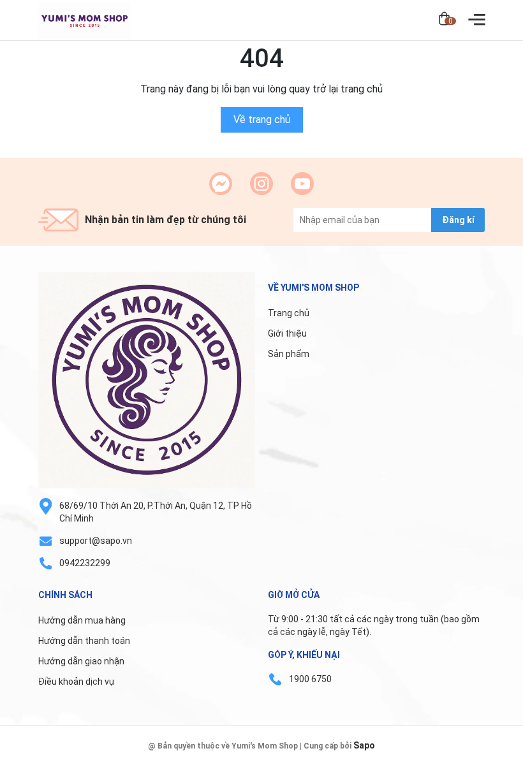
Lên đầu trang (481, 759)
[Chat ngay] (220, 183)
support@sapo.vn (95, 541)
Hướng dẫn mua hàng (82, 620)
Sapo (364, 745)
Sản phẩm (288, 354)
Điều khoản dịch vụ (76, 681)
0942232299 (84, 563)
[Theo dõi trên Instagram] (261, 183)
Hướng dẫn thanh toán (84, 641)
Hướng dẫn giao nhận (81, 661)
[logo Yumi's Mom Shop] (146, 380)
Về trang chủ (261, 119)
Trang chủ (288, 313)
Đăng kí (458, 220)
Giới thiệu (287, 333)
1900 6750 (310, 679)
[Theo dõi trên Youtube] (302, 183)
